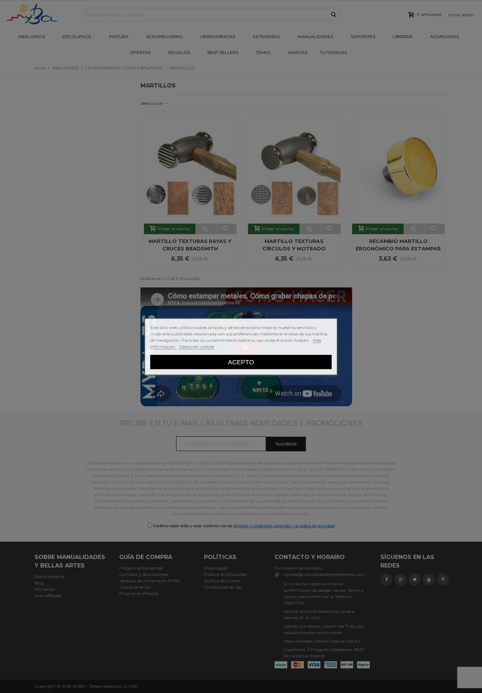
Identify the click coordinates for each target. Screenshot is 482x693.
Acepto (241, 361)
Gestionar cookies (196, 346)
